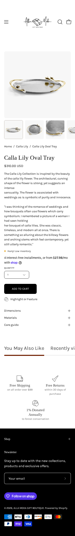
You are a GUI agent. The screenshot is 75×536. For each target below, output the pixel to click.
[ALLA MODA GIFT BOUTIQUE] (38, 22)
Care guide (11, 325)
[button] (59, 22)
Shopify (63, 508)
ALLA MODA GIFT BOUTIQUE (29, 508)
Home (8, 146)
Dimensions (12, 310)
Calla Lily (22, 146)
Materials (10, 318)
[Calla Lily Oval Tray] (13, 129)
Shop (7, 439)
